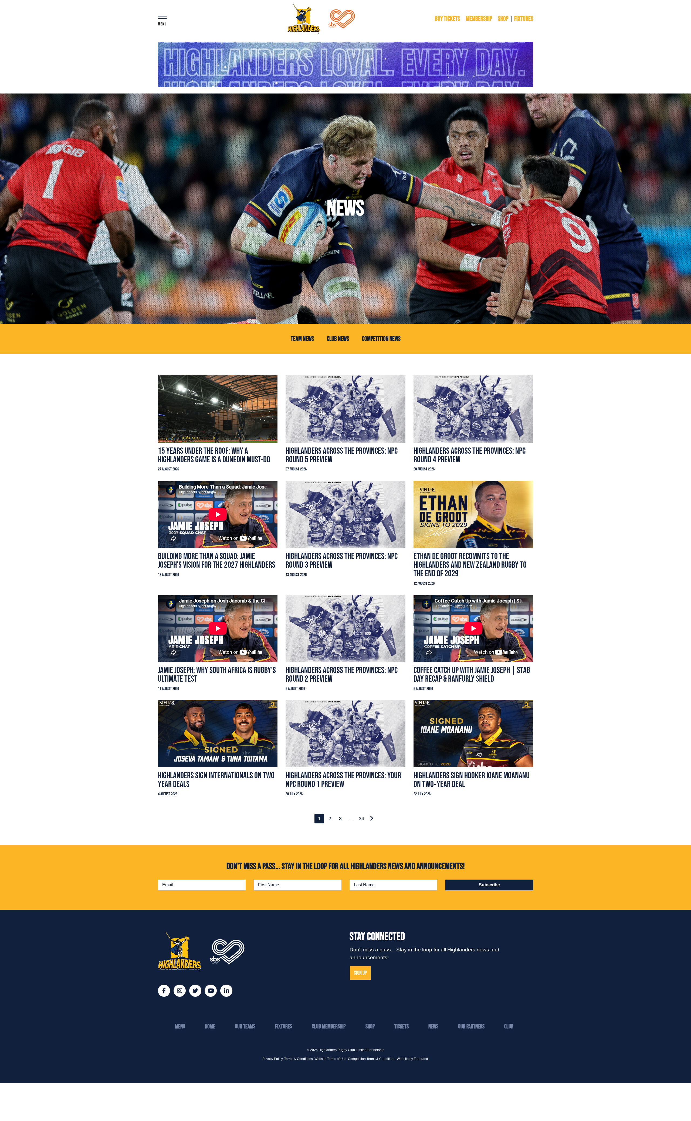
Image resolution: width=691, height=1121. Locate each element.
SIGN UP (360, 972)
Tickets (401, 1026)
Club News (338, 339)
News (433, 1026)
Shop (370, 1026)
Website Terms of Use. (330, 1059)
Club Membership (329, 1026)
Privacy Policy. (272, 1059)
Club (508, 1026)
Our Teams (245, 1026)
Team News (302, 339)
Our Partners (471, 1026)
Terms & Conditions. (299, 1059)
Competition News (381, 339)
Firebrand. (421, 1059)
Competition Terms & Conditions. (372, 1059)
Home (210, 1026)
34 (361, 818)
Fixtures (283, 1026)
